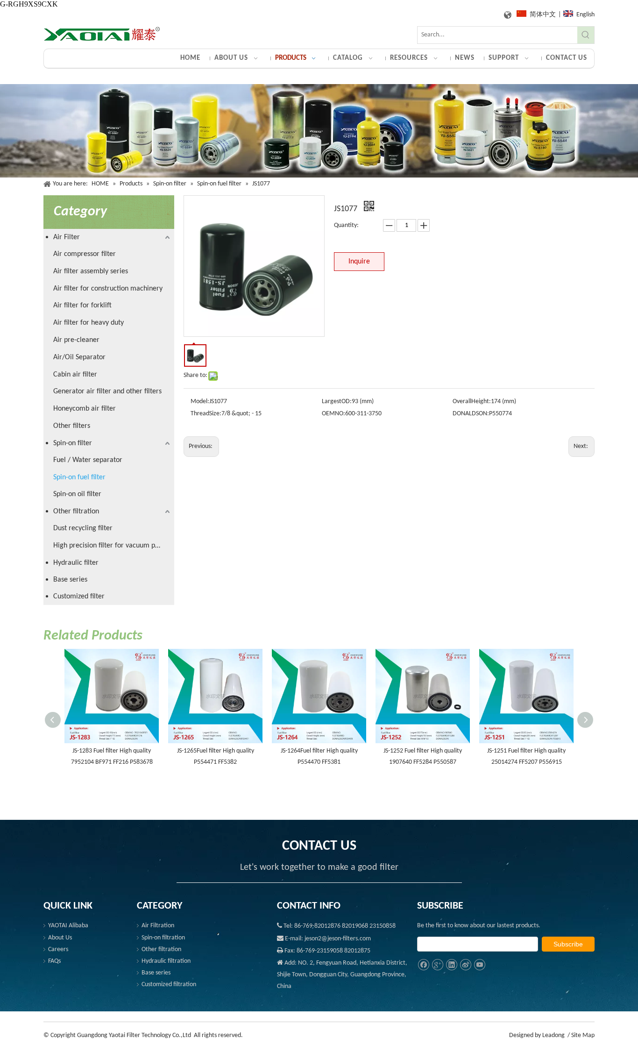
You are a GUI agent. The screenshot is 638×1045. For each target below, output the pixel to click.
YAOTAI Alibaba (68, 925)
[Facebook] (423, 965)
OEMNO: (333, 413)
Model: (200, 401)
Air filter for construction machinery (108, 288)
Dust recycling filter (83, 528)
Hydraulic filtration (166, 961)
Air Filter (66, 237)
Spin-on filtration (163, 937)
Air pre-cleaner (76, 340)
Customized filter (79, 596)
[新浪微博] (465, 965)
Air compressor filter (84, 254)
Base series (70, 579)
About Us (60, 937)
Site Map (583, 1035)
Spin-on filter (72, 443)
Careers (58, 949)
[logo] (101, 34)
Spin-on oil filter (77, 494)
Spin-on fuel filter (79, 477)
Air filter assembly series (90, 271)
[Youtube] (479, 965)
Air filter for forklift (82, 305)
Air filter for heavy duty (88, 323)
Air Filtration (158, 925)
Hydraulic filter (76, 563)
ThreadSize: (206, 413)
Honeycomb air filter (84, 408)
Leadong (553, 1035)
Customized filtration (169, 984)
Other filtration (76, 511)
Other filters (71, 426)
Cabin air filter (75, 374)
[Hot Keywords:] (585, 35)
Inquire (359, 261)
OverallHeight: (472, 401)
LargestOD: (337, 401)
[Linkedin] (451, 965)
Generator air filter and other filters (107, 391)
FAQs (54, 961)
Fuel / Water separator (87, 460)
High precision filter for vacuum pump (111, 545)
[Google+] (437, 965)
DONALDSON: (471, 413)
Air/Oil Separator (79, 357)
